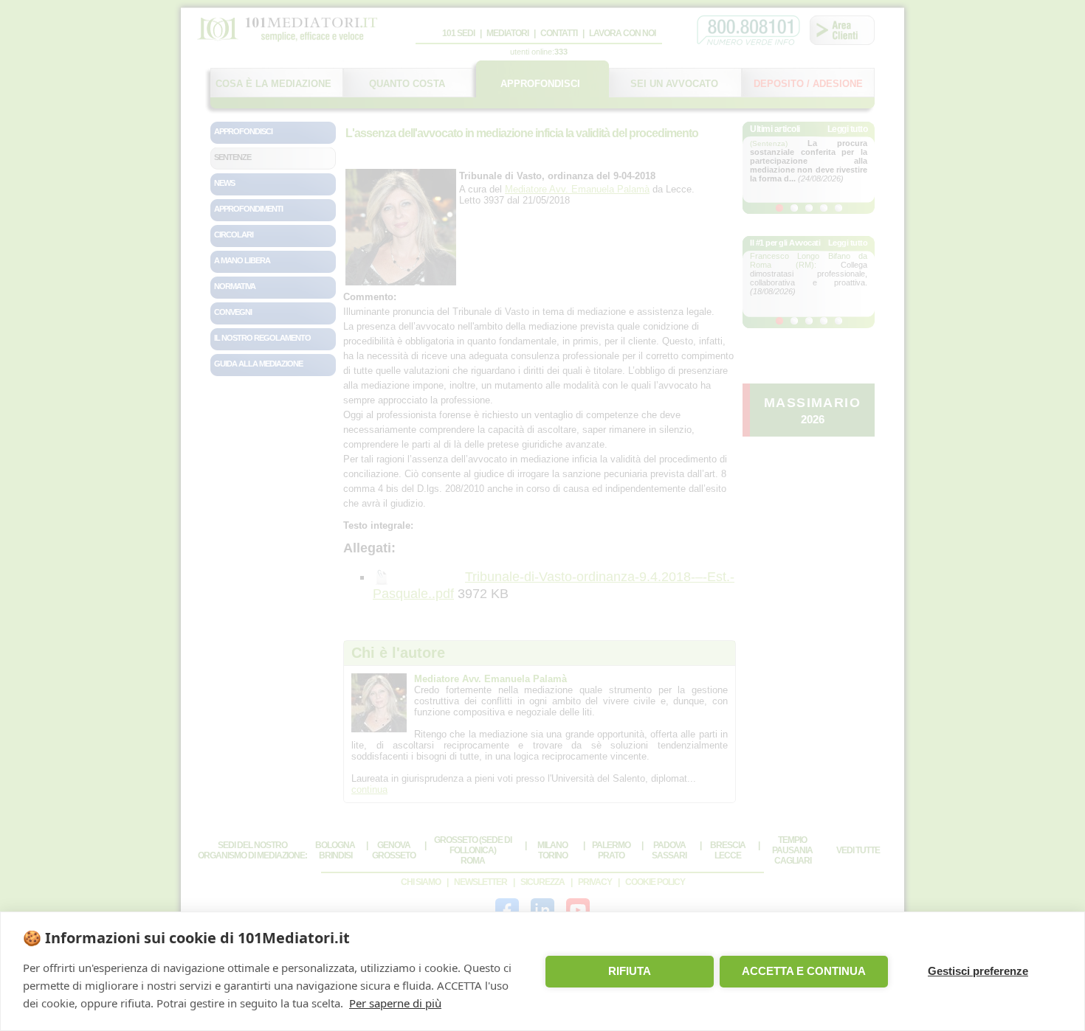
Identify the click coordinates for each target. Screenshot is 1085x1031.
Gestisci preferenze (978, 971)
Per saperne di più (395, 1003)
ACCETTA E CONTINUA (804, 971)
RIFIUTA (629, 971)
